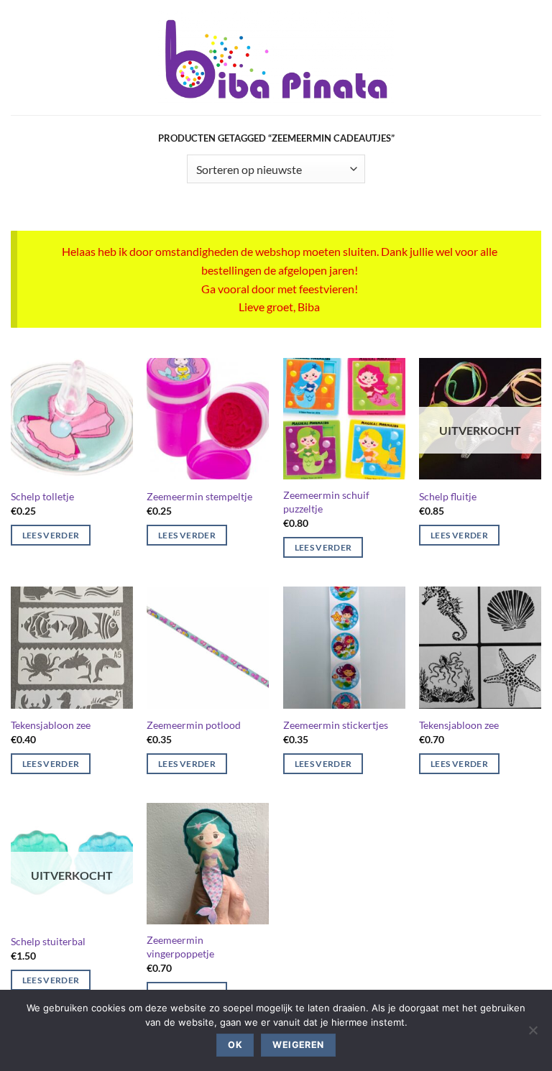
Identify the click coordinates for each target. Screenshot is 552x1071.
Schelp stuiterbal (48, 941)
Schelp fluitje (448, 496)
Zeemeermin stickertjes (335, 725)
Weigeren (297, 1044)
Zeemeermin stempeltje (199, 496)
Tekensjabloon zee (51, 725)
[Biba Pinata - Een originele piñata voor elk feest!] (276, 57)
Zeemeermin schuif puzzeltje (326, 502)
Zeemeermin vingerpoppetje (180, 947)
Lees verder (51, 535)
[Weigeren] (532, 1034)
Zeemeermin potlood (194, 725)
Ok (235, 1044)
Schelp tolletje (42, 496)
